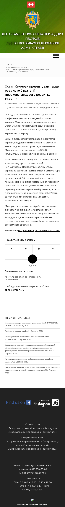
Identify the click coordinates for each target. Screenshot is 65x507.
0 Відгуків (28, 103)
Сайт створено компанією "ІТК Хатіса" (32, 504)
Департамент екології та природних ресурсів (37, 107)
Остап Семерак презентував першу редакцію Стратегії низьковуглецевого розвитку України (32, 92)
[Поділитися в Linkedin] (39, 249)
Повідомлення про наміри (16, 331)
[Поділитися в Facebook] (12, 249)
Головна (15, 67)
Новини (9, 64)
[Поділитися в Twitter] (25, 249)
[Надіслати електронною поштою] (53, 249)
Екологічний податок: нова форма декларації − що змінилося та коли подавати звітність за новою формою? (32, 368)
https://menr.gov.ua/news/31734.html (39, 230)
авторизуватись (14, 289)
